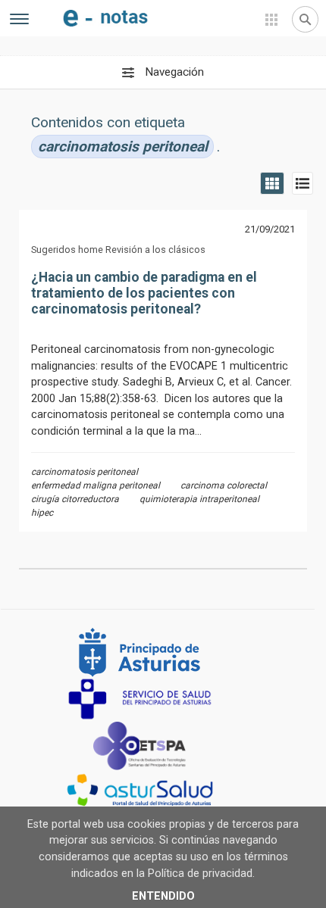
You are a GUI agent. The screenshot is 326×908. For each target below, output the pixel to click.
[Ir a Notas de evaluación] (105, 14)
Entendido (163, 896)
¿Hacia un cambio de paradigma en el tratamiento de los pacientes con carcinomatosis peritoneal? (144, 293)
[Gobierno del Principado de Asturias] (158, 651)
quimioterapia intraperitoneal (199, 499)
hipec (42, 512)
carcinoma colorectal (223, 485)
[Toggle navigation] (19, 21)
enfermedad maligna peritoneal (95, 485)
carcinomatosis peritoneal (84, 471)
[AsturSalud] (158, 790)
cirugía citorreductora (75, 499)
